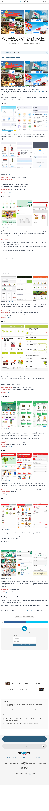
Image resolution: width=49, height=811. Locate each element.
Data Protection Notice (36, 757)
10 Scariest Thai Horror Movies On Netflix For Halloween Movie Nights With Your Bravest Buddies (24, 705)
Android (10, 446)
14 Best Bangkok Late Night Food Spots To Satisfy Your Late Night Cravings (24, 709)
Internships (20, 757)
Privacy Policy (44, 757)
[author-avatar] (10, 43)
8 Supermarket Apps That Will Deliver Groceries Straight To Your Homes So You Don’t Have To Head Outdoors (24, 39)
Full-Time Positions (26, 757)
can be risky (35, 91)
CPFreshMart (10, 428)
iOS (7, 446)
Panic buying (42, 91)
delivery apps (19, 616)
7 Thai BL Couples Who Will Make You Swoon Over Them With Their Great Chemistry (25, 713)
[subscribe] (43, 746)
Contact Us (14, 757)
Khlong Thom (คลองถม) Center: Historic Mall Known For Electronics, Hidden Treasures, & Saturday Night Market (25, 719)
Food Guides (26, 43)
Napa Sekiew (14, 43)
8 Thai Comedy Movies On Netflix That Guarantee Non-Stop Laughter (22, 723)
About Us (8, 757)
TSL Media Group (29, 774)
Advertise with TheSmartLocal (24, 738)
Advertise (3, 757)
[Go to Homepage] (23, 1)
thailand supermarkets (28, 616)
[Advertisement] (24, 666)
